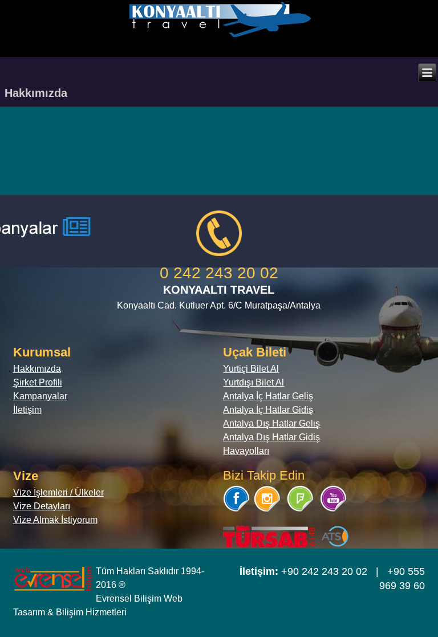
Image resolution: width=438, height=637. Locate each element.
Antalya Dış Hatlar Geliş (271, 423)
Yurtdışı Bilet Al (253, 382)
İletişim (27, 410)
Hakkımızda (37, 369)
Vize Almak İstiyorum (55, 520)
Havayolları (246, 451)
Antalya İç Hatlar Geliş (268, 396)
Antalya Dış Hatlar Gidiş (271, 437)
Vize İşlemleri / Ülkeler (58, 492)
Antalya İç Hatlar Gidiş (268, 410)
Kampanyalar (40, 396)
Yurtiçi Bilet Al (251, 369)
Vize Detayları (41, 506)
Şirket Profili (37, 382)
